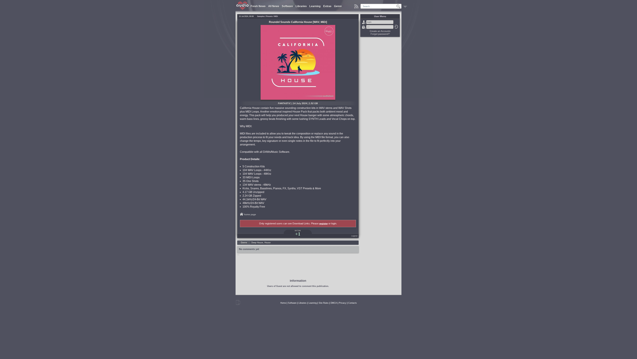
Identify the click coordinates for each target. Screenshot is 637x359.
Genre (338, 6)
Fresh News (258, 6)
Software (287, 6)
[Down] (405, 5)
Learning (315, 6)
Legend (354, 236)
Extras (327, 6)
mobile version (238, 302)
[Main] (243, 2)
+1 (297, 234)
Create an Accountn (380, 31)
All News (273, 6)
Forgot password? (364, 27)
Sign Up (364, 22)
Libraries (301, 6)
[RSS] (356, 5)
